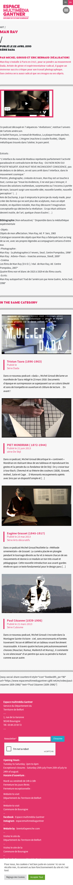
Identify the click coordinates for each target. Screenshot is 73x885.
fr (65, 2)
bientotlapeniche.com (28, 828)
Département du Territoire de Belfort (22, 798)
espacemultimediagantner (30, 821)
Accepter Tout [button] (36, 877)
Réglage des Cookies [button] (15, 877)
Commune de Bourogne (15, 809)
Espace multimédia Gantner (29, 817)
